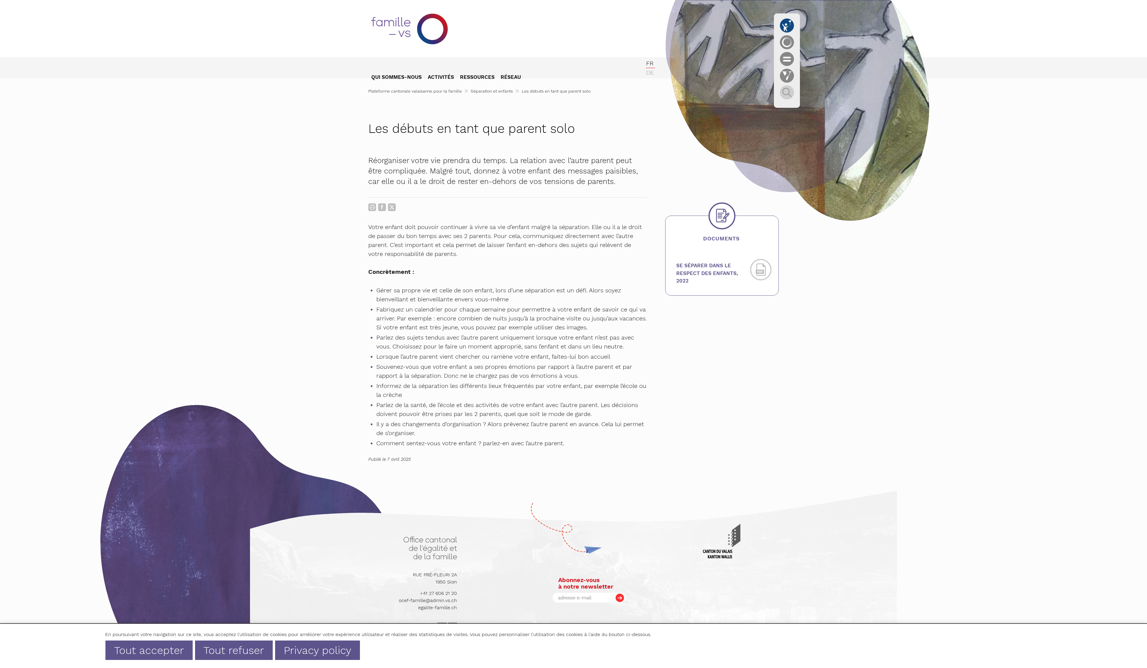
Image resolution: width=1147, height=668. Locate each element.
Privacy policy (317, 650)
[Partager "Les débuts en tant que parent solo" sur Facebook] (382, 208)
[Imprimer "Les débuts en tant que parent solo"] (372, 207)
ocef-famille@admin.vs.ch (428, 600)
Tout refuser (233, 650)
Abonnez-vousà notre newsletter (585, 583)
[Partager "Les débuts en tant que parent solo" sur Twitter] (392, 207)
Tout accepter (149, 650)
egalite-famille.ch (437, 607)
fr (650, 63)
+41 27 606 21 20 (438, 593)
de (650, 72)
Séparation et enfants (492, 91)
